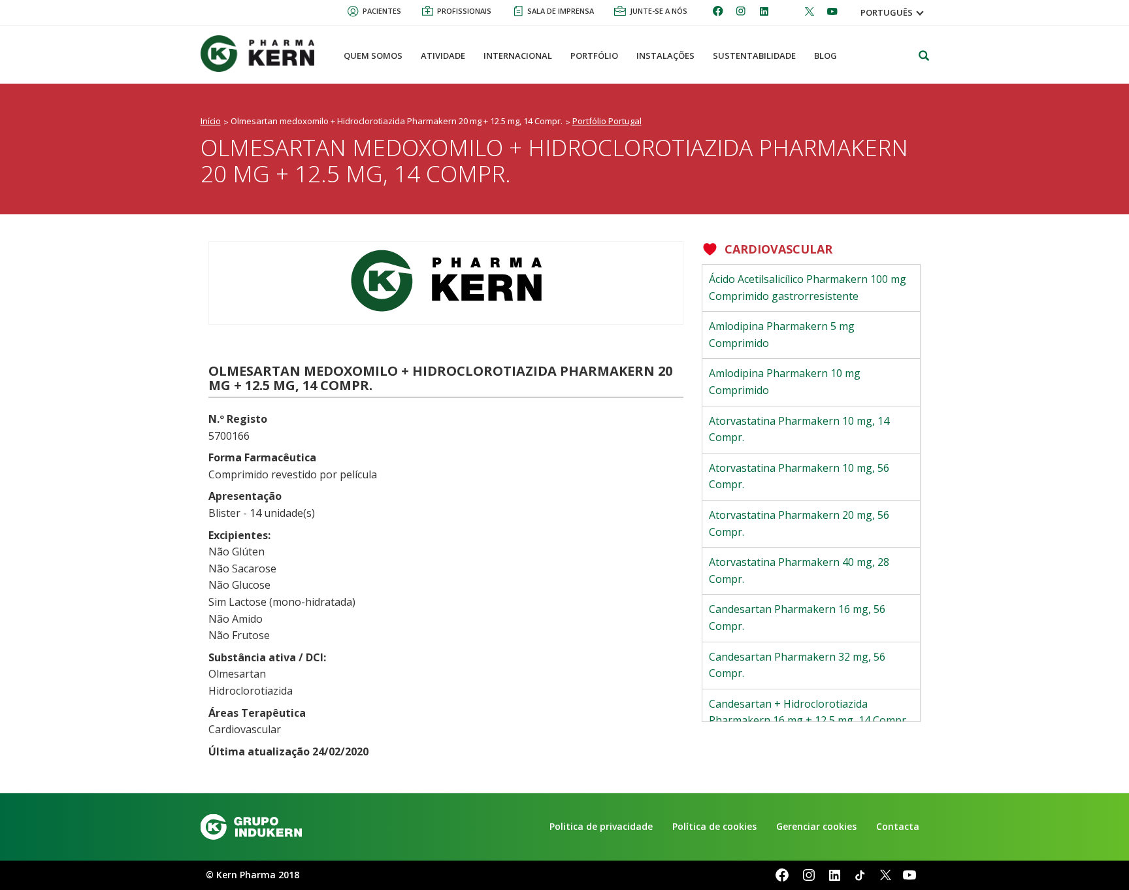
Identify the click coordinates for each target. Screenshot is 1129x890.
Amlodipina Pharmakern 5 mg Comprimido (782, 334)
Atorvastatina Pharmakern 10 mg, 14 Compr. (799, 429)
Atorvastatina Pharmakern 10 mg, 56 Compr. (799, 476)
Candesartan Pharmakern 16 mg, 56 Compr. (797, 617)
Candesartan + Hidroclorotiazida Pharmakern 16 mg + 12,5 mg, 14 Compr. (808, 712)
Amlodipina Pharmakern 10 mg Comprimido (784, 381)
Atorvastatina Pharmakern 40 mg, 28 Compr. (799, 570)
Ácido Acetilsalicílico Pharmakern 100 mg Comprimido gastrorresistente (807, 287)
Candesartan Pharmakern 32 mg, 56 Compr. (797, 665)
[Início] (263, 53)
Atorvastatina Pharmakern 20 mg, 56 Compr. (799, 523)
